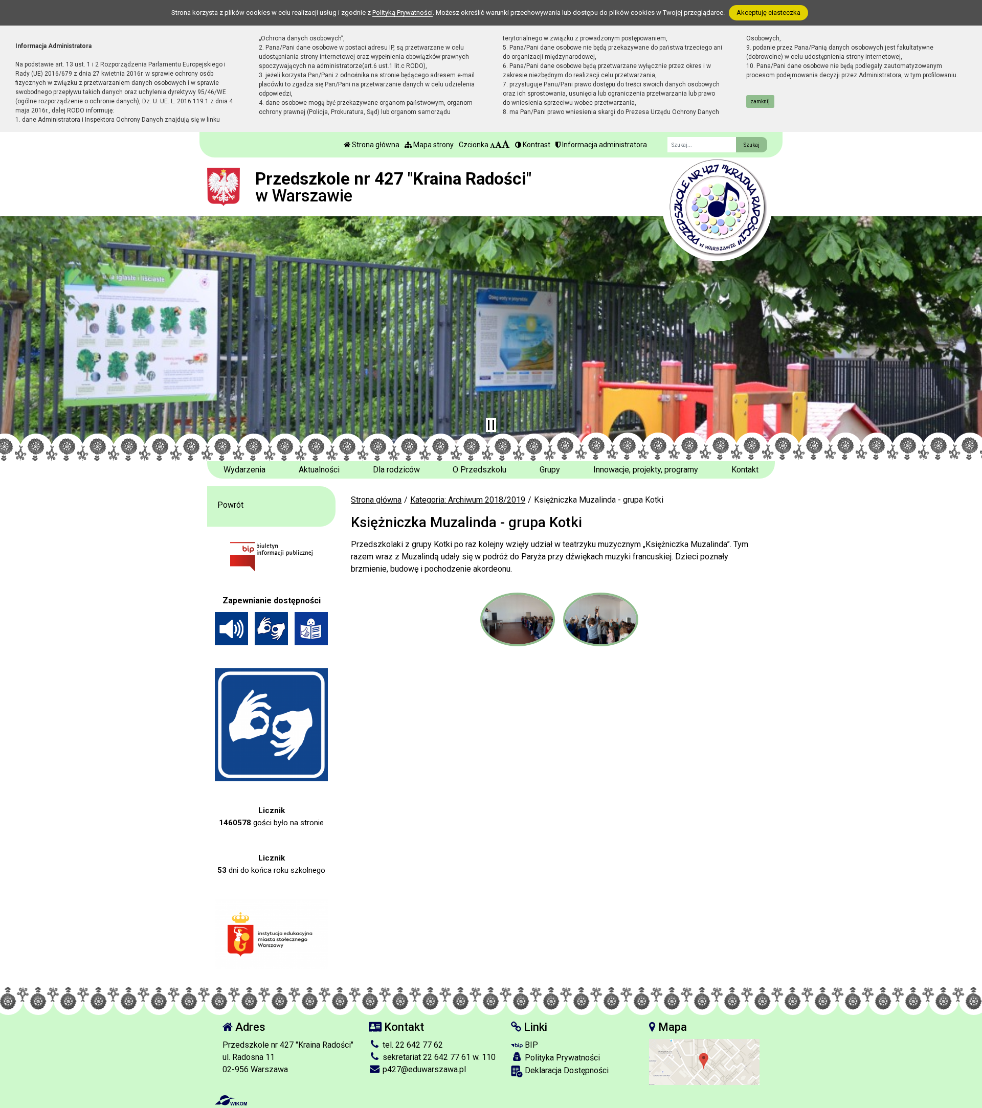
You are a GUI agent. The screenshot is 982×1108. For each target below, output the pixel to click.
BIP (530, 1045)
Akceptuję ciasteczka (768, 12)
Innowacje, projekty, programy (645, 469)
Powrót (230, 505)
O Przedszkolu (479, 469)
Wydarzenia (244, 469)
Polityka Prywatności (561, 1057)
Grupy (550, 469)
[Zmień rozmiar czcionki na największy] (506, 145)
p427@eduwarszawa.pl (423, 1069)
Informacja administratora (604, 145)
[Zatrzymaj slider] (491, 425)
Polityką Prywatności (402, 12)
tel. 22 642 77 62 (412, 1045)
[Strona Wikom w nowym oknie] (231, 1100)
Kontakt (744, 469)
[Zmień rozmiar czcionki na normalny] (492, 145)
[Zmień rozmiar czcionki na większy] (498, 145)
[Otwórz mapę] (704, 1062)
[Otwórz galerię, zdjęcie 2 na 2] (600, 619)
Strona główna (374, 145)
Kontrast (535, 145)
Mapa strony (433, 145)
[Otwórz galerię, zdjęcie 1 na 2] (517, 619)
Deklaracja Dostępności (566, 1070)
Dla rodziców (396, 469)
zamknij (760, 101)
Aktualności (319, 469)
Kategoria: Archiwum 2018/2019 (467, 500)
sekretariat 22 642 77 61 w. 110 (438, 1057)
